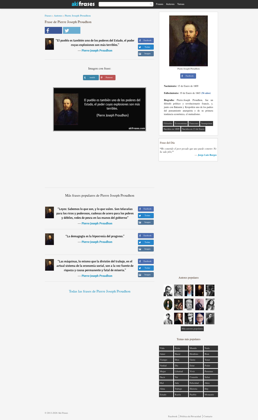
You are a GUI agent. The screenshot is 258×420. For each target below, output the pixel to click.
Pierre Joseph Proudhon (78, 15)
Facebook (172, 416)
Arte (177, 382)
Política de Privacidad (190, 416)
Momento (209, 394)
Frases (159, 4)
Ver (176, 377)
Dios (177, 359)
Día (176, 365)
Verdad (163, 365)
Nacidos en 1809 (172, 129)
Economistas (181, 123)
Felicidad (194, 382)
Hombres (194, 353)
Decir (162, 377)
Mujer (163, 371)
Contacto (208, 416)
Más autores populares (192, 328)
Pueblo (193, 394)
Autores (170, 4)
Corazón (194, 377)
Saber (207, 377)
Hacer (177, 353)
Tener (207, 359)
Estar (192, 365)
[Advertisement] (99, 160)
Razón (178, 394)
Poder (207, 365)
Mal (162, 382)
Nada (207, 348)
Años (207, 382)
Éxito (177, 348)
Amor (162, 353)
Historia (193, 388)
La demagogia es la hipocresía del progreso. (95, 236)
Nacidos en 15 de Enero (193, 129)
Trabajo (178, 388)
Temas (180, 4)
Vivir (192, 371)
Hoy (207, 388)
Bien (207, 353)
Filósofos (168, 123)
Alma (162, 388)
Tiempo (163, 359)
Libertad (179, 371)
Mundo (193, 348)
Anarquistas (206, 123)
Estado (163, 394)
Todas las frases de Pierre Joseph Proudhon (99, 291)
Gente (192, 359)
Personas (209, 371)
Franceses (194, 123)
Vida (162, 348)
